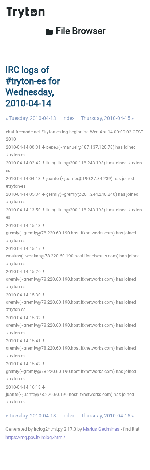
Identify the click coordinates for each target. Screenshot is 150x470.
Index (68, 118)
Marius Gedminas (101, 429)
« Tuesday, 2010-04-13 (30, 118)
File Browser (75, 30)
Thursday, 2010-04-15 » (107, 118)
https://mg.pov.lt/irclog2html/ (35, 437)
